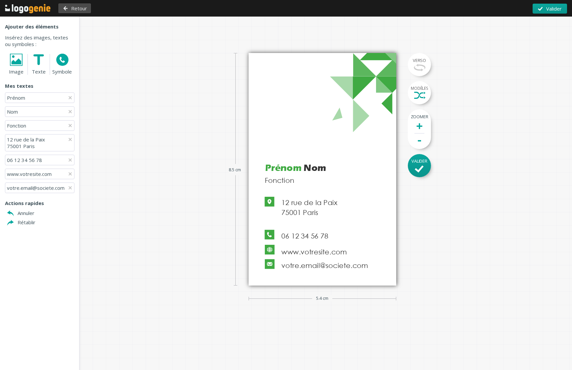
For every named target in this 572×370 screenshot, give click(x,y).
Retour (79, 8)
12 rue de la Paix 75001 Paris (26, 142)
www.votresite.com (29, 174)
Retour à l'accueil (28, 8)
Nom (12, 111)
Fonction (16, 125)
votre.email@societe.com (36, 188)
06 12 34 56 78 (24, 160)
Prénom (16, 97)
